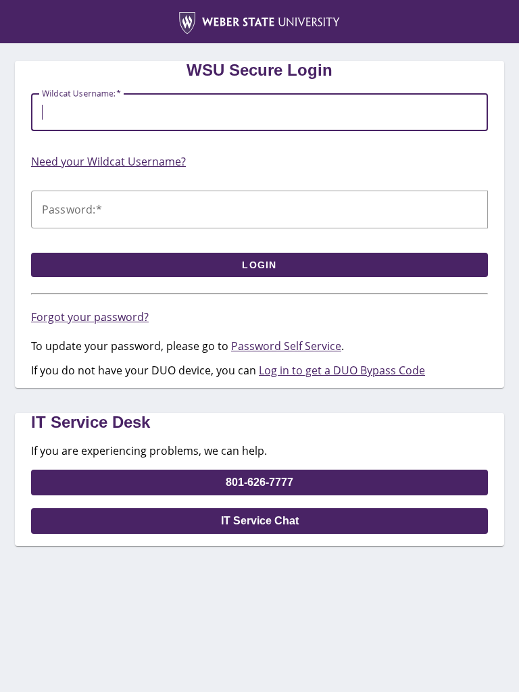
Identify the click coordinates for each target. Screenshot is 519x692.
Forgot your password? (90, 317)
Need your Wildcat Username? (108, 161)
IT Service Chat (260, 520)
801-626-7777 (259, 482)
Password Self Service (286, 346)
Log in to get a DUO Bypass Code (342, 370)
